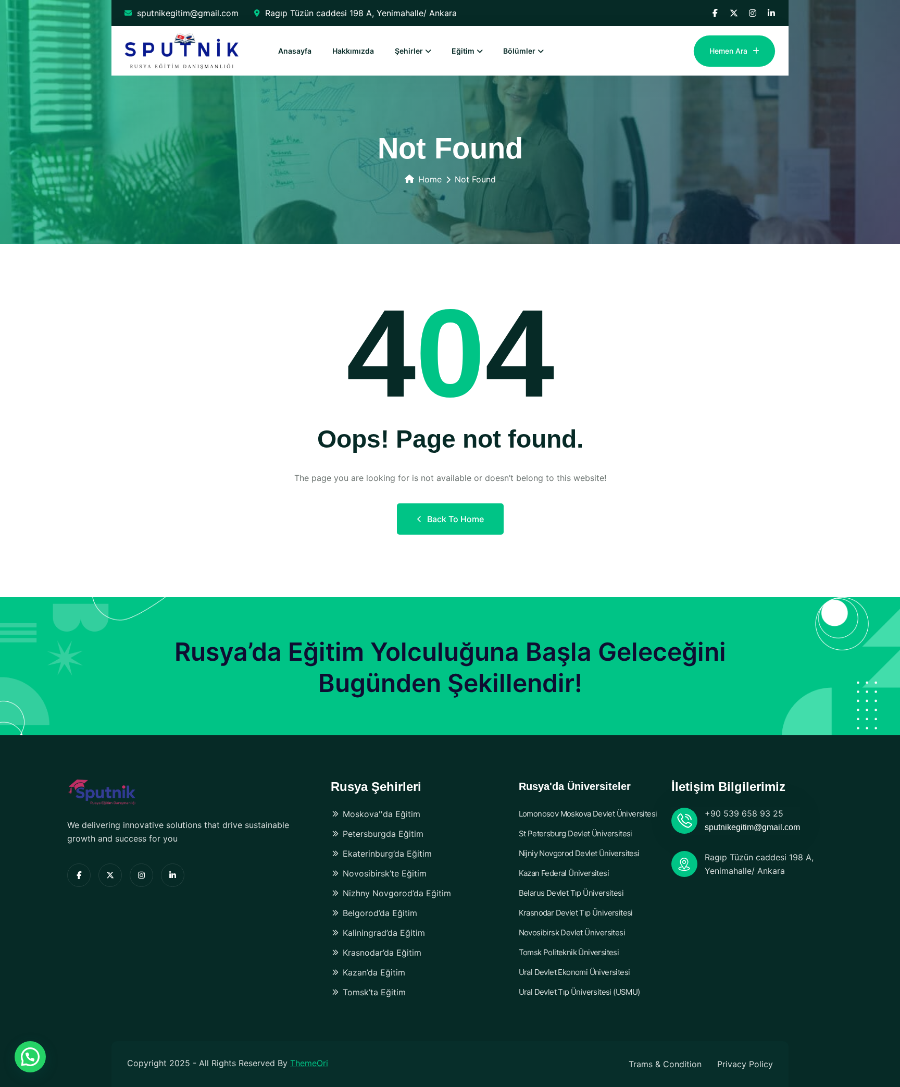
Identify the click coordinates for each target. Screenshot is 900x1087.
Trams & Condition (665, 1064)
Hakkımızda (353, 50)
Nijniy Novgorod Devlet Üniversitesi (579, 853)
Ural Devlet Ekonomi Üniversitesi (574, 972)
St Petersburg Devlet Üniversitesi (575, 833)
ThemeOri (309, 1063)
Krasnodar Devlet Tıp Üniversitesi (576, 913)
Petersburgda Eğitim (383, 834)
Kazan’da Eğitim (374, 972)
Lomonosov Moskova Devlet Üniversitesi (588, 814)
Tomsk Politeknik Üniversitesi (569, 952)
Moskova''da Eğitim (381, 814)
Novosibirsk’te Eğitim (385, 873)
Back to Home (455, 519)
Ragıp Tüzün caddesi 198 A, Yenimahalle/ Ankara (361, 13)
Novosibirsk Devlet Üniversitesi (572, 932)
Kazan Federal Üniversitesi (564, 873)
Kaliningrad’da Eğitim (384, 933)
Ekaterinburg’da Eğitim (387, 853)
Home (430, 179)
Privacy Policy (745, 1064)
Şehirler (409, 50)
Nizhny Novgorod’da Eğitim (397, 893)
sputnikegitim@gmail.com (188, 13)
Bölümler (519, 50)
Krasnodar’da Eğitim (382, 952)
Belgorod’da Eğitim (380, 913)
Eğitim (463, 50)
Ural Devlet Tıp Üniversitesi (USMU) (579, 992)
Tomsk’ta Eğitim (374, 992)
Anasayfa (294, 50)
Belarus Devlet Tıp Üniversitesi (571, 893)
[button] (30, 1056)
